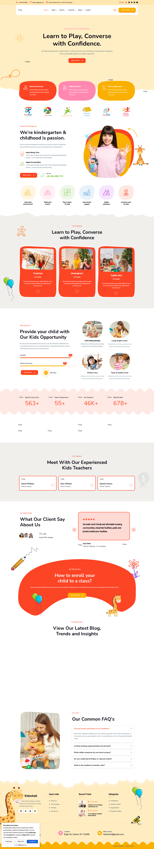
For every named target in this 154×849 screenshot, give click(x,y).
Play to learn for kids (67, 203)
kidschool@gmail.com (38, 2)
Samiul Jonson (106, 484)
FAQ (122, 2)
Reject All (21, 841)
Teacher (61, 10)
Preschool (37, 273)
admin (27, 654)
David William (27, 484)
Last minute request (87, 203)
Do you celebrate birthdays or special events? (93, 759)
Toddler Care (116, 275)
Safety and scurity (47, 203)
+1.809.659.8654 (23, 2)
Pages (53, 10)
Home (46, 10)
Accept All (32, 841)
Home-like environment (28, 203)
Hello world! (26, 648)
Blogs (80, 10)
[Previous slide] (74, 529)
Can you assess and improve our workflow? (92, 728)
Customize (8, 841)
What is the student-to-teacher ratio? (89, 765)
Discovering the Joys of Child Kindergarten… (114, 686)
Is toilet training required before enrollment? (92, 746)
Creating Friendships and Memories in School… (77, 686)
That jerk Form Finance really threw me (95, 806)
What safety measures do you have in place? (92, 752)
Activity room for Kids (126, 203)
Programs (71, 10)
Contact (88, 10)
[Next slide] (133, 529)
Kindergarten (77, 273)
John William (66, 484)
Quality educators (106, 203)
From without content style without (95, 814)
